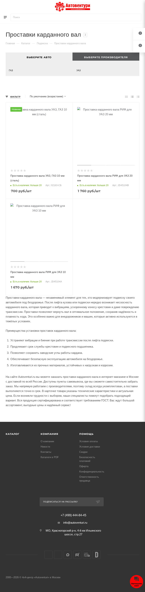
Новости (45, 446)
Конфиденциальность (91, 471)
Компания (49, 433)
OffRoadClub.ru (87, 555)
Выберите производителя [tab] (106, 57)
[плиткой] (126, 97)
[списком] (132, 97)
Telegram (58, 555)
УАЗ (78, 70)
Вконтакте (48, 555)
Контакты (46, 452)
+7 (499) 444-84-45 (73, 515)
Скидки (83, 452)
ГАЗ (11, 70)
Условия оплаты (88, 441)
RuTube (77, 555)
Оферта (83, 466)
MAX (68, 555)
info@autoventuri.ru (75, 522)
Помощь (86, 433)
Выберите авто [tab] (39, 57)
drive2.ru (97, 555)
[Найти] (136, 17)
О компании (47, 441)
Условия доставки (89, 446)
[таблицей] (138, 97)
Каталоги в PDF (50, 457)
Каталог (12, 433)
